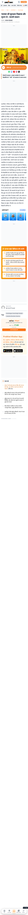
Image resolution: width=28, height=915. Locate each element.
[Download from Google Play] (8, 350)
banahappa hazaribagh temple (14, 313)
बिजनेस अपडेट (19, 340)
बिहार (9, 5)
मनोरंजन (13, 340)
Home (2, 10)
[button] (14, 56)
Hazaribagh (20, 10)
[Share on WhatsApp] (9, 72)
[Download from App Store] (18, 350)
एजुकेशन (8, 340)
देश (4, 340)
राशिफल (12, 342)
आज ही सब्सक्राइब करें (14, 329)
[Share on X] (19, 72)
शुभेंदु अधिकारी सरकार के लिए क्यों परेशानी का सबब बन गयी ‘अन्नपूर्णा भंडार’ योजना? (15, 393)
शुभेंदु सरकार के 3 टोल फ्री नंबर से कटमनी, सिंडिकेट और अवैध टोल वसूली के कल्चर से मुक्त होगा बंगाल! (14, 400)
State (7, 10)
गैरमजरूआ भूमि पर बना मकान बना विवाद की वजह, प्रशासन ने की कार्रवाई (14, 275)
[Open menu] (2, 2)
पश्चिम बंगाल (19, 5)
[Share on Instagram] (16, 72)
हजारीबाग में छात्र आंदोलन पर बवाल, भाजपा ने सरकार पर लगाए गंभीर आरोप (14, 269)
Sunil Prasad (11, 308)
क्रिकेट (7, 342)
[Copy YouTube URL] (14, 72)
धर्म (4, 342)
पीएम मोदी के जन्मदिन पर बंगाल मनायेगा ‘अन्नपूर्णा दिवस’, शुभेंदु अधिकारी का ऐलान (14, 406)
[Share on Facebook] (11, 72)
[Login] (14, 911)
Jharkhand (13, 10)
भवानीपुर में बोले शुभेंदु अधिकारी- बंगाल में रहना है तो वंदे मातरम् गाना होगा (15, 412)
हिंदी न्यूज (17, 344)
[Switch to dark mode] (19, 2)
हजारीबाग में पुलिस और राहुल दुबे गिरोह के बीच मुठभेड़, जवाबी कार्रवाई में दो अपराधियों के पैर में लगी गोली (15, 254)
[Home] (9, 2)
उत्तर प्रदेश (13, 5)
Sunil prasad (9, 20)
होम (1, 5)
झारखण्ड (5, 5)
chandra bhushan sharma (13, 316)
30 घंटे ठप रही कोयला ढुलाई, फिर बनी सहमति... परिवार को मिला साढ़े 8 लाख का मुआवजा (15, 262)
